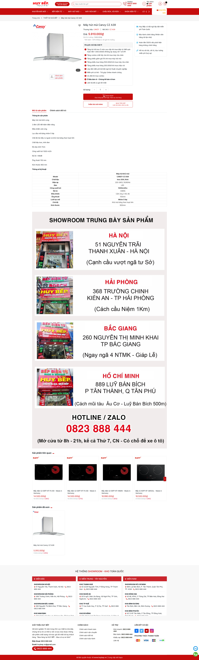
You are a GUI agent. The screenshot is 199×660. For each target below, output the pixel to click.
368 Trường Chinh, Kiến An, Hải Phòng (50, 596)
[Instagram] (152, 631)
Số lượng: (87, 90)
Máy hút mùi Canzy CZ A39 (44, 545)
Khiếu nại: (122, 637)
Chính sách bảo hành (87, 639)
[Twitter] (142, 631)
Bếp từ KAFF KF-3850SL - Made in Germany (149, 492)
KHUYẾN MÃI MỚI (39, 11)
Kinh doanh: (121, 630)
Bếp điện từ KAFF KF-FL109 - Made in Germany (48, 492)
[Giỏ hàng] (165, 4)
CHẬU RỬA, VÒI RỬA (111, 11)
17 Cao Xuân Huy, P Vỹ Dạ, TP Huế (94, 606)
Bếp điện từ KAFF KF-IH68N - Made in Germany (116, 492)
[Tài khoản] (160, 4)
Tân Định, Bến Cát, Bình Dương (138, 606)
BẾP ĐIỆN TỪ (57, 11)
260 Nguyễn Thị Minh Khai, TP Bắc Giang (51, 606)
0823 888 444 (132, 4)
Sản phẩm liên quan (41, 453)
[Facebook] (137, 631)
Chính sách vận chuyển (88, 632)
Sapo (121, 657)
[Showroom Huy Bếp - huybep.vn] (42, 4)
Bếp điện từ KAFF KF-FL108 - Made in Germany (81, 492)
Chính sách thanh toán (87, 629)
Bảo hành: (122, 634)
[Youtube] (147, 631)
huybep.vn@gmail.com (46, 644)
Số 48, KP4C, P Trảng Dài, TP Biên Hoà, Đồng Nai (145, 596)
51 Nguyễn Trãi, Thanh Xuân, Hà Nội (50, 587)
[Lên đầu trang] (195, 642)
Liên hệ (116, 640)
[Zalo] (195, 648)
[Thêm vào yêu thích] (79, 25)
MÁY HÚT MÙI (74, 11)
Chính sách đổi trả (86, 635)
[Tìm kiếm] (73, 4)
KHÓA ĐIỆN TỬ (131, 11)
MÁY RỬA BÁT (91, 11)
